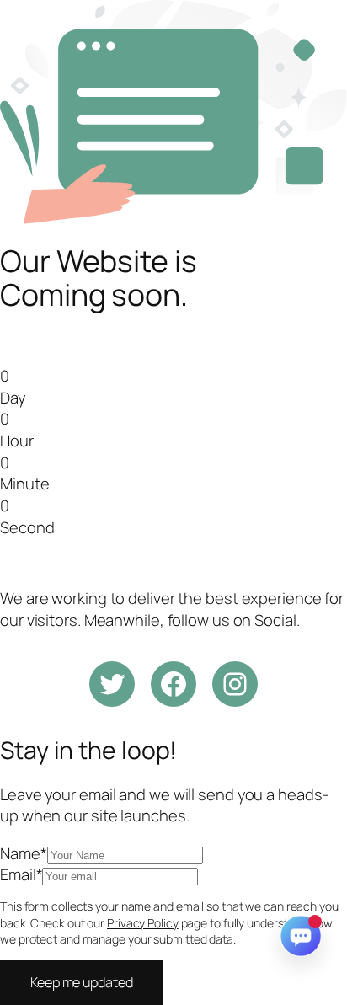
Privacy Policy (143, 923)
